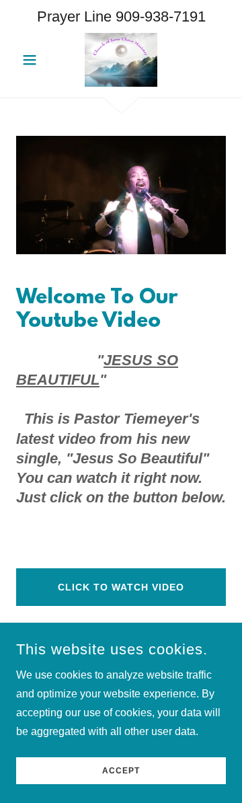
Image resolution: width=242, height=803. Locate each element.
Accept (121, 770)
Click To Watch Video (121, 587)
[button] (32, 59)
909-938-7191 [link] (161, 16)
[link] (121, 60)
